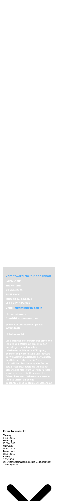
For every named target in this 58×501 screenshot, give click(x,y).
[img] (29, 125)
